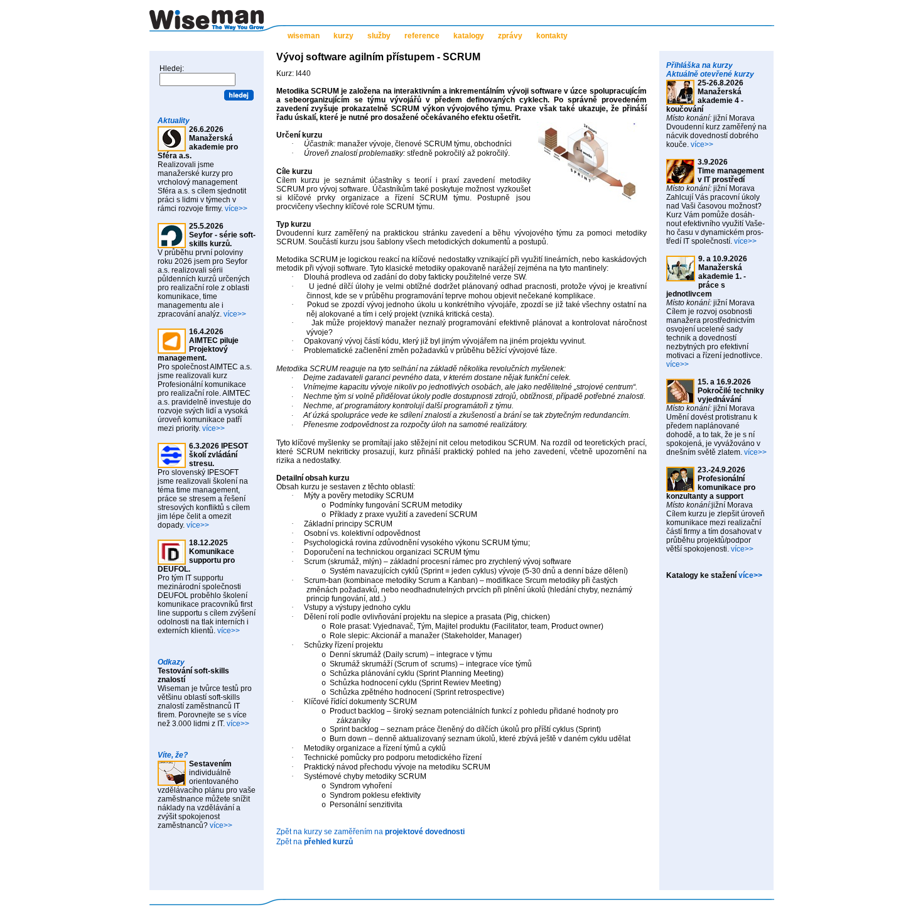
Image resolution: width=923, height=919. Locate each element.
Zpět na (314, 841)
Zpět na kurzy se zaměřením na (370, 831)
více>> (236, 208)
